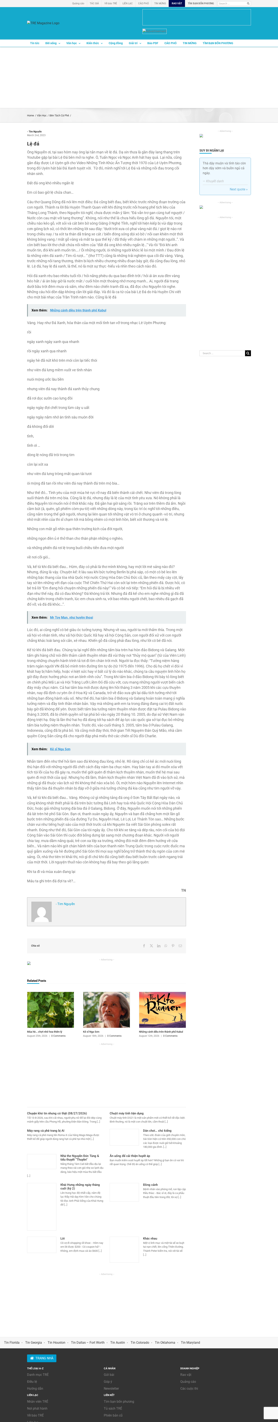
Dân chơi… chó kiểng (157, 1131)
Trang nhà (44, 1358)
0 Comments (58, 1035)
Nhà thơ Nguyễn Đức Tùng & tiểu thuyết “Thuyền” (79, 1157)
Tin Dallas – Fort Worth (88, 1342)
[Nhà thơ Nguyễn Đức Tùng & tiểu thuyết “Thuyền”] (41, 1161)
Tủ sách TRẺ (113, 1408)
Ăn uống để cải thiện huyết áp (130, 1156)
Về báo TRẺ (35, 1415)
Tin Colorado (140, 1342)
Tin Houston (56, 1342)
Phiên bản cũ (113, 1415)
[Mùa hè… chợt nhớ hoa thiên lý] (50, 994)
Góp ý (108, 1382)
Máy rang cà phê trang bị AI (45, 1131)
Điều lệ (32, 1382)
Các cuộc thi (189, 1388)
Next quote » (239, 189)
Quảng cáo (188, 1382)
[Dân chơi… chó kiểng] (124, 1137)
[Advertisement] (139, 77)
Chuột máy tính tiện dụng (127, 1113)
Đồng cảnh (150, 1185)
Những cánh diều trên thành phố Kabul (161, 1031)
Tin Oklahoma (165, 1342)
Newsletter (111, 1388)
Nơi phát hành (37, 1408)
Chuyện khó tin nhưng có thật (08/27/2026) (57, 1113)
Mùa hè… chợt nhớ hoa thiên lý (44, 1031)
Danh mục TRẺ (38, 1375)
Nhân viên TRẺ (37, 1401)
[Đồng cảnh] (124, 1192)
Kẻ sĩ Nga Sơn (91, 1031)
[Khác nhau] (124, 1250)
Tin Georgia (33, 1342)
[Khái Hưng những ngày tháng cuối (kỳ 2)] (41, 1207)
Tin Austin (117, 1342)
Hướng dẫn (35, 1388)
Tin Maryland (190, 1342)
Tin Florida (12, 1342)
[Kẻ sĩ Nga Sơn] (106, 994)
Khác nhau (150, 1238)
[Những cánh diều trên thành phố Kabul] (162, 994)
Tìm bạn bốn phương (119, 1401)
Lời (62, 1238)
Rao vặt (185, 1375)
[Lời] (41, 1245)
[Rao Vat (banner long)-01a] (196, 17)
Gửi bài (109, 1375)
